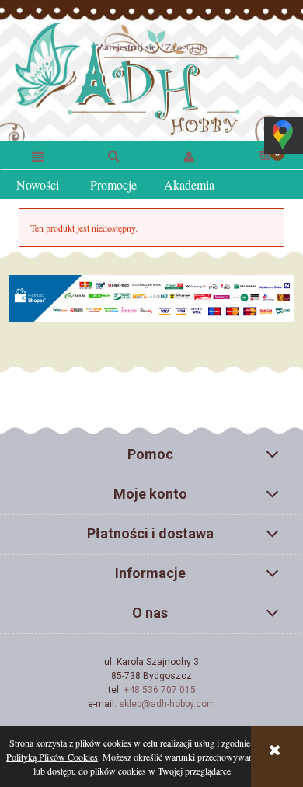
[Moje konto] (190, 155)
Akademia (189, 184)
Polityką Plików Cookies (52, 756)
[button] (38, 155)
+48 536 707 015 (160, 689)
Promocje (113, 184)
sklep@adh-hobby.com (167, 703)
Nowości (37, 184)
